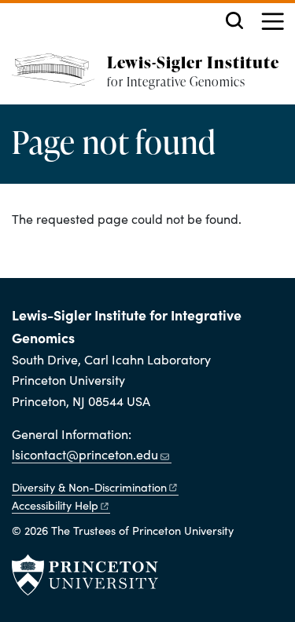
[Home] (59, 78)
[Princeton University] (85, 575)
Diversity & (89, 487)
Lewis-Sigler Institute (193, 61)
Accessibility (55, 505)
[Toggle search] (234, 20)
